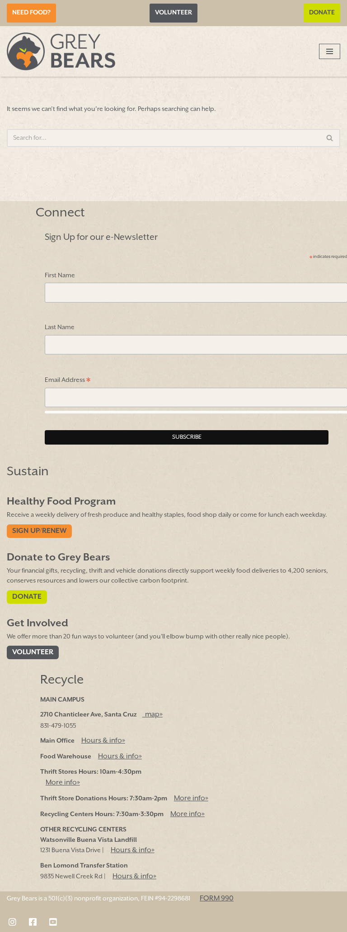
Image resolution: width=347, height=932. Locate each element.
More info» (63, 783)
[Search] (330, 138)
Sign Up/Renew (39, 531)
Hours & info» (103, 741)
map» (152, 715)
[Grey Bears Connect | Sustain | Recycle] (61, 51)
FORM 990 (217, 899)
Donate (322, 12)
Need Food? (31, 12)
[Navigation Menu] (329, 51)
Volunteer (173, 12)
